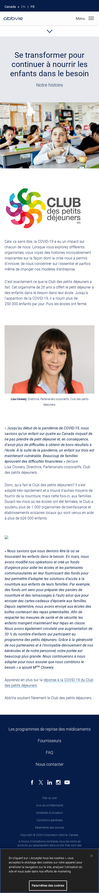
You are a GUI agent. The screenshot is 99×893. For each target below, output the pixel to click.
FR (33, 7)
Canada (10, 7)
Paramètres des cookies (49, 827)
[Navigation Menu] (91, 18)
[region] (49, 870)
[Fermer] (92, 856)
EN (23, 7)
